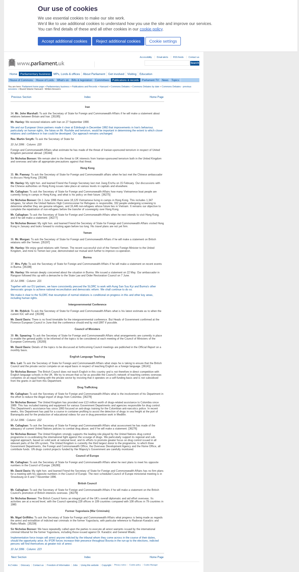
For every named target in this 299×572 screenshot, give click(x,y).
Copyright (106, 565)
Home (13, 74)
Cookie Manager (151, 565)
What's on (63, 80)
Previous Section (21, 96)
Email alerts (162, 57)
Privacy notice (120, 565)
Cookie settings (163, 41)
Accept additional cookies (64, 41)
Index (87, 96)
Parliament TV (150, 80)
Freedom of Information (58, 565)
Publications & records (125, 80)
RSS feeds (178, 57)
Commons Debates (120, 86)
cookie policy (151, 29)
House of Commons (21, 80)
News (165, 80)
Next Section (18, 557)
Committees (102, 80)
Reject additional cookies (118, 41)
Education (146, 74)
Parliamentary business (35, 74)
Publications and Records (84, 86)
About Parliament (94, 74)
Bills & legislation (82, 80)
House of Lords (45, 80)
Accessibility (146, 57)
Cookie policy (135, 565)
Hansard (104, 86)
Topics (175, 80)
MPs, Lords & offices (66, 74)
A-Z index (13, 565)
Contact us (194, 57)
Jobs (75, 565)
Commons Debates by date (145, 86)
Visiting (131, 74)
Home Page (157, 96)
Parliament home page (33, 86)
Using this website (90, 565)
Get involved (116, 74)
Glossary (25, 565)
